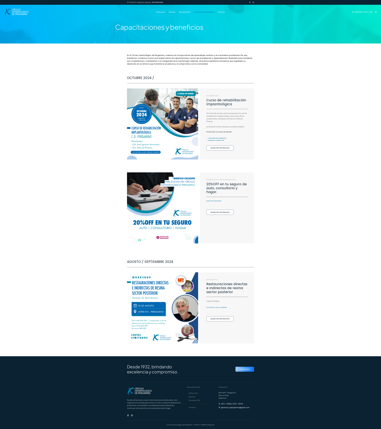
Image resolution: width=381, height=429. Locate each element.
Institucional (160, 12)
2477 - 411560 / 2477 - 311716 (232, 404)
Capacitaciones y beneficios (204, 12)
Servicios (172, 12)
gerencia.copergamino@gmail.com (235, 407)
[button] (362, 12)
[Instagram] (253, 2)
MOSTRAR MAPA (157, 2)
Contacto (221, 12)
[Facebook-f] (250, 2)
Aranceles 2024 (184, 12)
